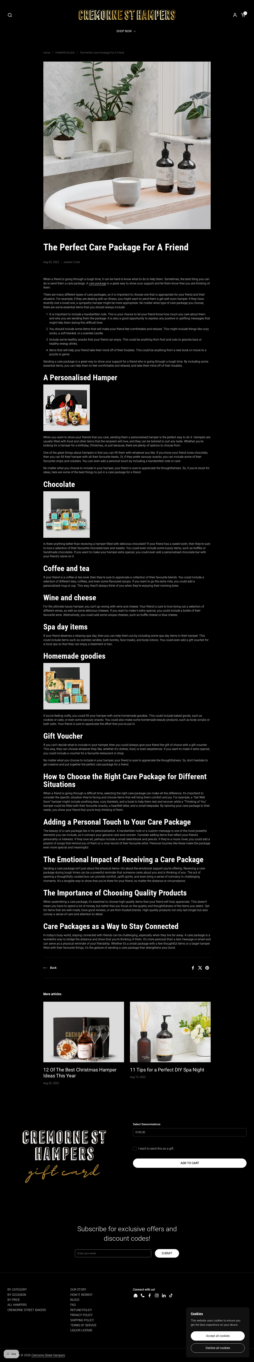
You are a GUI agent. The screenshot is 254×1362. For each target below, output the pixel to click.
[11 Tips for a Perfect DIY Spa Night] (170, 1032)
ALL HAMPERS (17, 1305)
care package (97, 283)
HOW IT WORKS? (81, 1295)
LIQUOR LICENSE (81, 1330)
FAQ (73, 1305)
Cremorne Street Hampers (48, 1355)
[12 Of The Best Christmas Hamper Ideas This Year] (83, 1032)
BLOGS (74, 1300)
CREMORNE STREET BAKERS (26, 1310)
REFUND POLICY (81, 1310)
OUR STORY (78, 1289)
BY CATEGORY (17, 1289)
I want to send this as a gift (155, 1148)
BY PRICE (13, 1300)
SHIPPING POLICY (82, 1320)
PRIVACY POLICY (81, 1315)
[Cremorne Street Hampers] (127, 15)
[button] (9, 15)
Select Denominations (146, 1124)
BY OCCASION (16, 1295)
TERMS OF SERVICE (83, 1325)
